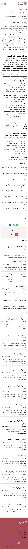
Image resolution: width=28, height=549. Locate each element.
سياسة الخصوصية (22, 533)
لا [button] (11, 234)
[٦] (14, 116)
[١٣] (8, 159)
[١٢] (14, 153)
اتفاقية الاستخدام (22, 535)
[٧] (22, 128)
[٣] (20, 81)
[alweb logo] (17, 543)
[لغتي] (22, 3)
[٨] (6, 141)
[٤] (4, 83)
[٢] (23, 77)
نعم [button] (16, 234)
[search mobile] (5, 4)
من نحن (24, 530)
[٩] (9, 143)
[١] (23, 51)
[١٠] (12, 147)
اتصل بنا (24, 537)
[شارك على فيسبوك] (10, 225)
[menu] (2, 4)
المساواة (11, 159)
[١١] (4, 149)
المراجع (24, 218)
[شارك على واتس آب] (17, 225)
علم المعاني (23, 22)
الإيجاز (21, 48)
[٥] (13, 107)
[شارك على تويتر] (14, 225)
